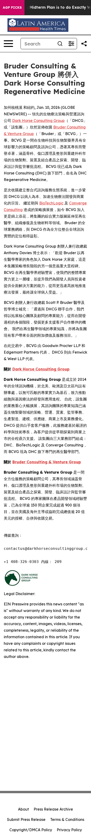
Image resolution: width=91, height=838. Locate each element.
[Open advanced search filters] (71, 43)
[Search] (60, 43)
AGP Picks (12, 7)
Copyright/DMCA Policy (30, 829)
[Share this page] (84, 43)
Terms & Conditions (67, 819)
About (23, 809)
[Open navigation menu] (8, 43)
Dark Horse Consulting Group (38, 120)
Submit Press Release (26, 819)
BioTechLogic (51, 203)
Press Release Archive (53, 809)
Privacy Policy (69, 829)
